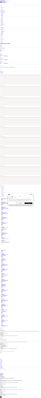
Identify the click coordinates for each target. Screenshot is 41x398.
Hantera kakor (1, 375)
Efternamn (1, 343)
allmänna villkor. (15, 335)
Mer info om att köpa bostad (15, 380)
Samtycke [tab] (12, 196)
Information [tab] (20, 196)
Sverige (2, 41)
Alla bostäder (1, 373)
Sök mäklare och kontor (10, 380)
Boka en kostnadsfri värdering (2, 378)
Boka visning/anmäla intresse (2, 380)
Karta (1, 191)
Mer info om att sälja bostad (20, 380)
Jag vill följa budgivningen (3, 346)
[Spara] (2, 201)
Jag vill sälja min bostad (8, 378)
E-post (0, 333)
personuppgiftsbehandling (11, 335)
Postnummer (1, 344)
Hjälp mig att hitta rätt (12, 378)
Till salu (2, 186)
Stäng (5, 395)
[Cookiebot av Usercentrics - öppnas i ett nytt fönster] (30, 194)
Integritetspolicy (1, 374)
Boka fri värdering (2, 376)
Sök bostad (7, 380)
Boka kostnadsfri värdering (2, 0)
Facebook (1, 365)
